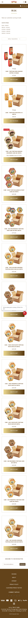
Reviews (14, 574)
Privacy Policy (14, 584)
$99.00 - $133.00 (6, 27)
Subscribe (22, 564)
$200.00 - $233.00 (6, 33)
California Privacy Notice (14, 588)
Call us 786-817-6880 (14, 607)
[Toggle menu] (2, 2)
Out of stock (14, 121)
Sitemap (14, 581)
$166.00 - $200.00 (6, 31)
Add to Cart (14, 79)
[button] (25, 313)
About (14, 577)
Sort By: (9, 38)
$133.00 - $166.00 (6, 29)
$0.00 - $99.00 (5, 25)
